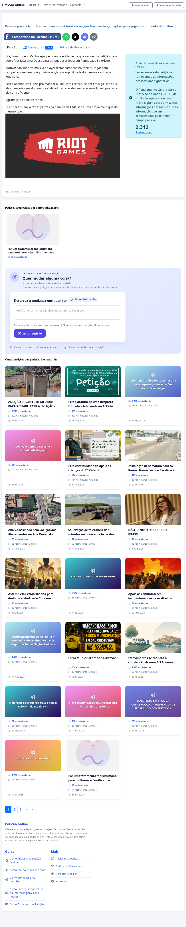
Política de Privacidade (74, 47)
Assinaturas (39, 47)
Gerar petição (32, 333)
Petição (12, 47)
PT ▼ (36, 4)
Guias (9, 851)
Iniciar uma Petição (169, 5)
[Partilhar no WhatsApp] (66, 37)
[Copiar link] (94, 37)
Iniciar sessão (140, 5)
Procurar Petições (55, 5)
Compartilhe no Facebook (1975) (35, 37)
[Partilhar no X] (75, 37)
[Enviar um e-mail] (84, 37)
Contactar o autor (19, 191)
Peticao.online (13, 5)
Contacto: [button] (76, 5)
